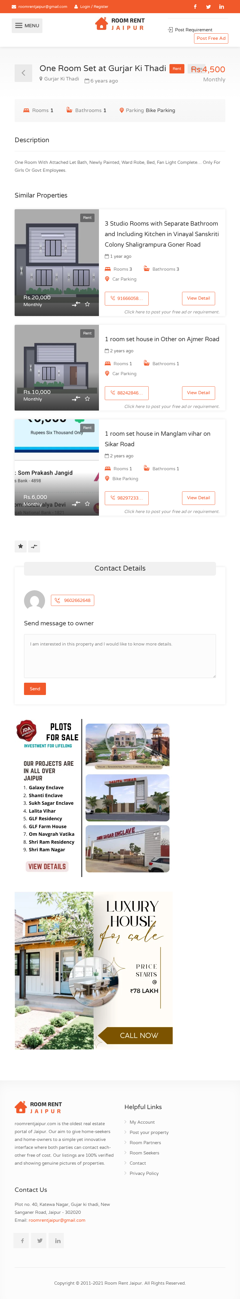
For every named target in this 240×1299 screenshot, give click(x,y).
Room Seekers (144, 1153)
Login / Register (94, 6)
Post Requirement (193, 29)
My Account (142, 1122)
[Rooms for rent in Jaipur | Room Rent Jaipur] (120, 24)
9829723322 (130, 498)
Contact (138, 1163)
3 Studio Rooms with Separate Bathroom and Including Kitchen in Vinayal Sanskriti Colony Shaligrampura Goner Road (162, 234)
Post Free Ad (211, 38)
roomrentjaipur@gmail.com (42, 6)
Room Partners (145, 1142)
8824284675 (130, 393)
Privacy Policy (144, 1173)
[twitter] (208, 6)
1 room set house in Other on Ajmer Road (162, 339)
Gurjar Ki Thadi (61, 79)
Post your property (149, 1132)
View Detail (198, 298)
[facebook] (195, 6)
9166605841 (130, 298)
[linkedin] (221, 6)
